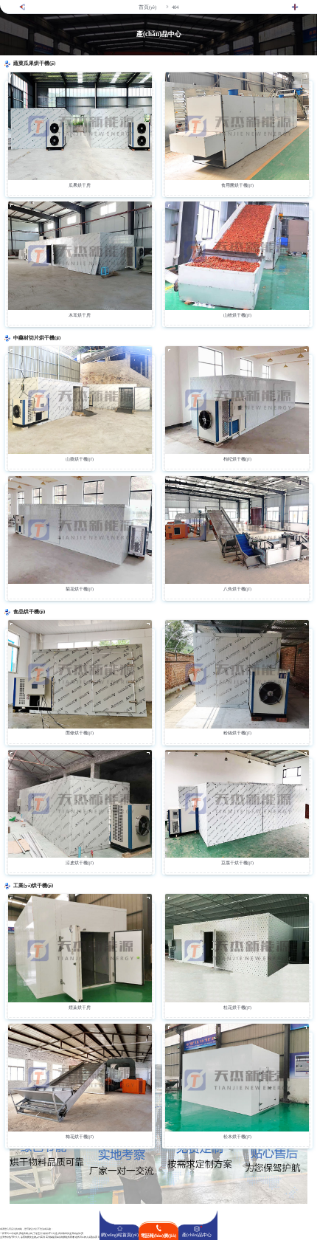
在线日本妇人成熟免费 (86, 1237)
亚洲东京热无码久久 (10, 1237)
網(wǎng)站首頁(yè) (120, 1235)
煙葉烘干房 (80, 1007)
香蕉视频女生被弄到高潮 (33, 1237)
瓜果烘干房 (80, 185)
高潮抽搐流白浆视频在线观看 (60, 1237)
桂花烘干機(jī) (237, 1007)
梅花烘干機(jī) (80, 1136)
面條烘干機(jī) (80, 733)
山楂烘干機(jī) (237, 315)
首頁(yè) (147, 7)
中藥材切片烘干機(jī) (36, 338)
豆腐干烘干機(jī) (237, 863)
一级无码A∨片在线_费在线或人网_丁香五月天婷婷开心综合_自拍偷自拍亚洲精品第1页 (41, 1234)
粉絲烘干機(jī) (237, 733)
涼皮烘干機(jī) (80, 863)
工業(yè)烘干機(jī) (33, 886)
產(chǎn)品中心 (197, 1235)
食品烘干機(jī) (29, 612)
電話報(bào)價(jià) (158, 1235)
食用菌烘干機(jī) (237, 185)
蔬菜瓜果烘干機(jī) (34, 63)
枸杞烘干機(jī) (237, 459)
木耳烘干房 (80, 315)
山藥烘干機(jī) (80, 459)
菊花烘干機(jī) (80, 589)
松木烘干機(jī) (237, 1136)
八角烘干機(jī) (237, 589)
